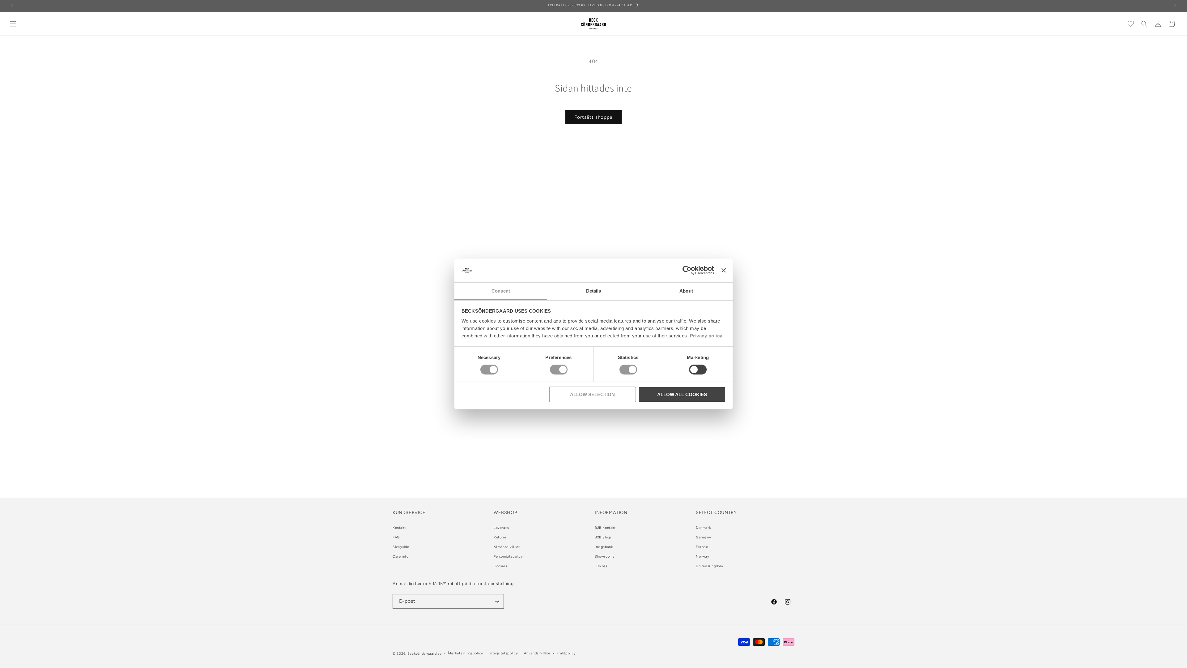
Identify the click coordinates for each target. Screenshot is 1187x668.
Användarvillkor (537, 653)
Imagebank (604, 547)
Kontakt (399, 528)
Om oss (601, 566)
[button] (13, 24)
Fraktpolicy (566, 653)
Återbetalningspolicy (465, 653)
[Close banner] (723, 270)
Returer (500, 537)
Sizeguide (401, 547)
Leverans (501, 528)
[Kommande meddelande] (1175, 6)
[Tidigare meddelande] (12, 6)
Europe (702, 547)
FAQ (396, 537)
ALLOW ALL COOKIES (682, 394)
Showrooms (604, 557)
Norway (702, 557)
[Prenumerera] (497, 601)
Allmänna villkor (507, 547)
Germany (703, 537)
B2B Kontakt (605, 528)
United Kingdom (709, 566)
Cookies (500, 566)
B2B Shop (603, 537)
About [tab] (686, 290)
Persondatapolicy (508, 557)
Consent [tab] (500, 290)
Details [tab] (593, 290)
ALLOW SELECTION (592, 394)
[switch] (559, 370)
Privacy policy (706, 335)
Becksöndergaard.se (424, 654)
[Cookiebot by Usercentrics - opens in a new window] (687, 270)
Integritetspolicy (503, 653)
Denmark (703, 528)
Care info (400, 557)
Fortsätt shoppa (593, 117)
